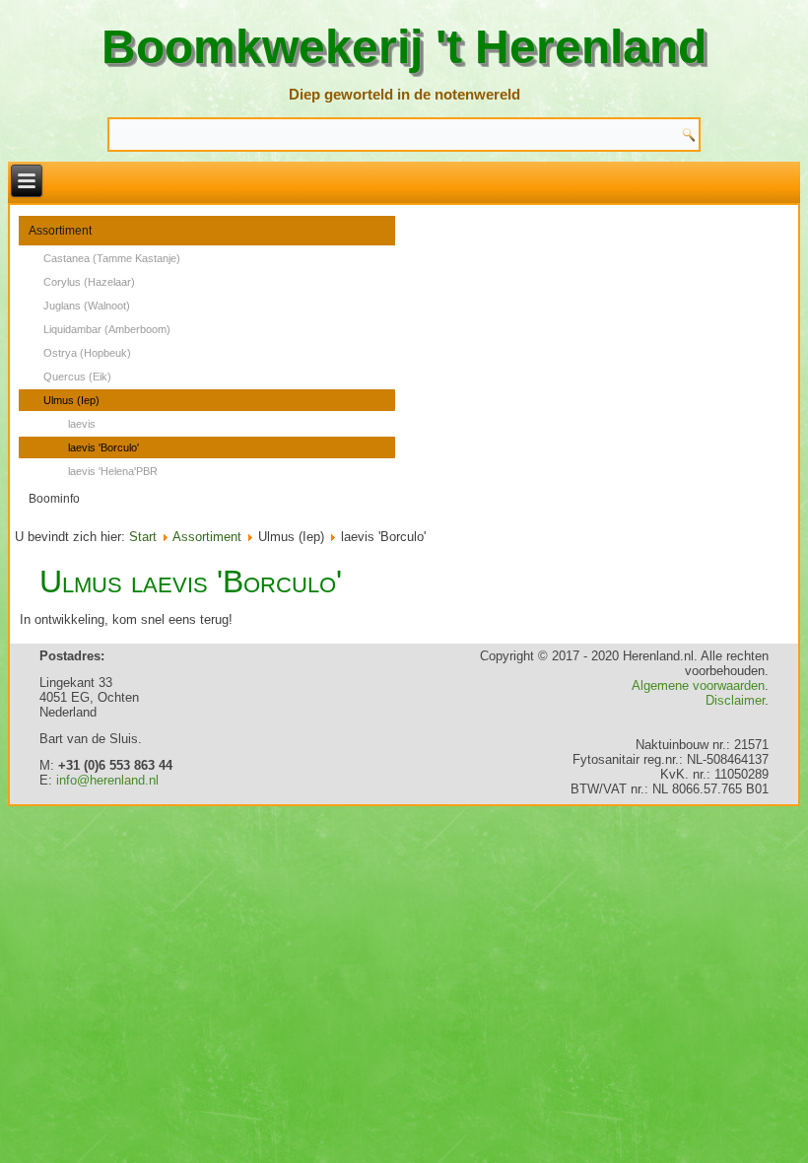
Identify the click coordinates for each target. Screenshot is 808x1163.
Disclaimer (735, 700)
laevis (82, 424)
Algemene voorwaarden (698, 685)
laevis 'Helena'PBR (113, 471)
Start (143, 536)
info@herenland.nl (107, 780)
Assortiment (60, 231)
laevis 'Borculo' (103, 447)
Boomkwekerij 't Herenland (404, 47)
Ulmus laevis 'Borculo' (190, 581)
